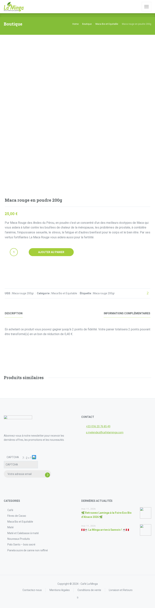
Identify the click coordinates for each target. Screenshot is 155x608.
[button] (34, 458)
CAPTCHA (13, 457)
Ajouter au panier (51, 252)
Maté (10, 527)
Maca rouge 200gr (104, 293)
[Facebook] (77, 597)
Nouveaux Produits (18, 538)
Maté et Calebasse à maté (23, 533)
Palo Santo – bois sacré (21, 544)
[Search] (136, 6)
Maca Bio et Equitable (64, 293)
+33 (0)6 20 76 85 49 (98, 426)
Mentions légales (60, 590)
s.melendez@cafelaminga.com (104, 432)
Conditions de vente (89, 590)
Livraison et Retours (121, 590)
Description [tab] (13, 313)
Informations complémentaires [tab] (127, 313)
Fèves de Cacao (16, 515)
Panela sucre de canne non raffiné (27, 550)
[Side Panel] (146, 6)
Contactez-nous (32, 590)
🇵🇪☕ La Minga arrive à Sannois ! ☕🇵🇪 (105, 529)
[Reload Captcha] (34, 457)
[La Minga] (14, 6)
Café (10, 510)
